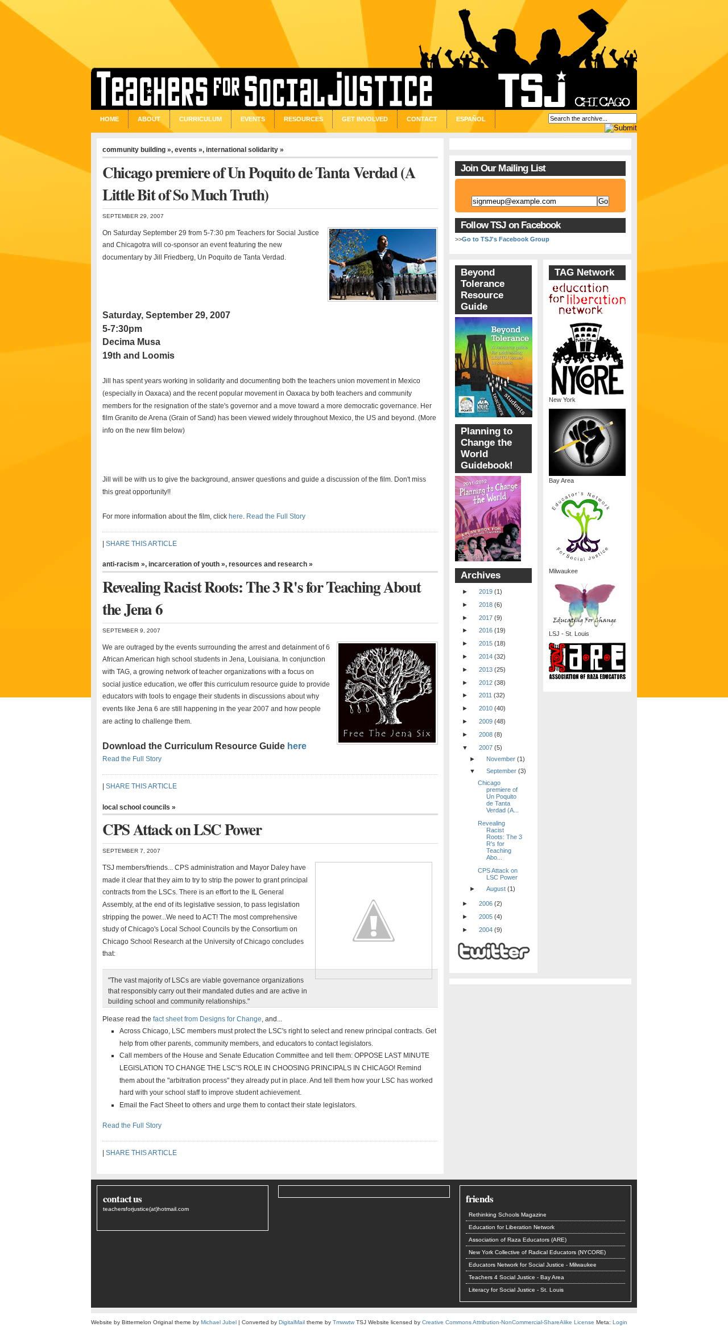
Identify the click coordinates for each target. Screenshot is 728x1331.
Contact (422, 119)
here (236, 516)
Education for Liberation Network (512, 1227)
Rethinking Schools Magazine (508, 1214)
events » (188, 150)
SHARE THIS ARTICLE (141, 544)
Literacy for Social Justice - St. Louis (516, 1290)
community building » (136, 150)
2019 (486, 591)
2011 (485, 695)
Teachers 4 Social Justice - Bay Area (516, 1277)
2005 (486, 916)
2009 (486, 721)
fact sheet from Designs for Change (207, 1019)
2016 (486, 630)
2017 (486, 617)
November (500, 758)
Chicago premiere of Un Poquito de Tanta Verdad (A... (498, 796)
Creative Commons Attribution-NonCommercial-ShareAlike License (508, 1322)
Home (109, 119)
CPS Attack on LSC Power (498, 874)
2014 (486, 656)
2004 (486, 929)
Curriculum (200, 119)
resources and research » (271, 564)
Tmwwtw (343, 1322)
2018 (486, 604)
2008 (486, 734)
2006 (486, 903)
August (496, 888)
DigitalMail (292, 1322)
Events (253, 119)
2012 (486, 682)
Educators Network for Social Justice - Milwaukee (533, 1265)
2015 (486, 643)
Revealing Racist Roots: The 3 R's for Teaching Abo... (500, 840)
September (501, 770)
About (149, 119)
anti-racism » (123, 564)
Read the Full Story (275, 516)
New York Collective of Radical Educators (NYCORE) (537, 1252)
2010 (486, 708)
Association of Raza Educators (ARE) (517, 1239)
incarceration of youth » (186, 564)
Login (620, 1322)
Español (471, 119)
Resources (303, 119)
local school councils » (139, 807)
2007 (486, 747)
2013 (486, 669)
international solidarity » (245, 150)
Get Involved (365, 119)
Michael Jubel (219, 1322)
